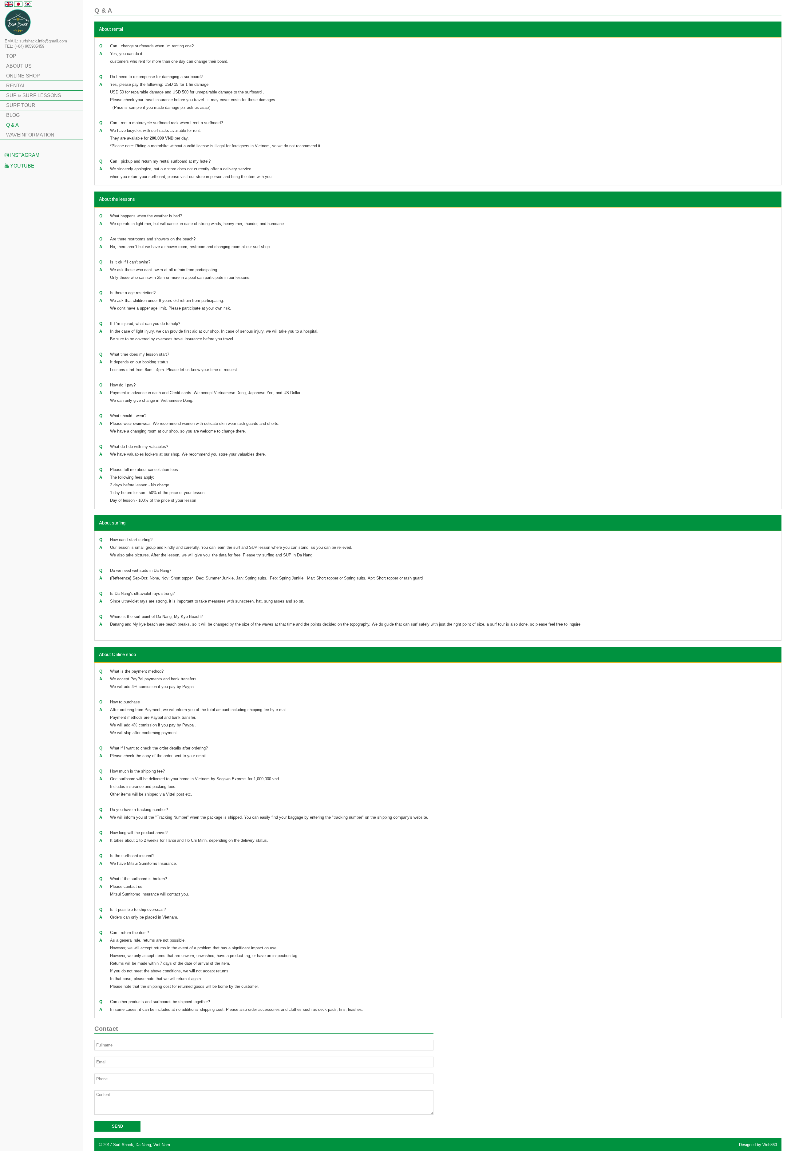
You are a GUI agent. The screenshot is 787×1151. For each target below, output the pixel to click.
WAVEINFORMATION (30, 134)
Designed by (758, 1144)
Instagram (24, 155)
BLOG (13, 115)
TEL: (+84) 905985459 (24, 46)
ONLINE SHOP (23, 75)
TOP (11, 56)
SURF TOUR (20, 105)
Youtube (21, 165)
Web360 (769, 1144)
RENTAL (16, 85)
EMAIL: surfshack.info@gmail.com (36, 41)
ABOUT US (19, 66)
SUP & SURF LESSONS (33, 95)
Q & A (12, 125)
